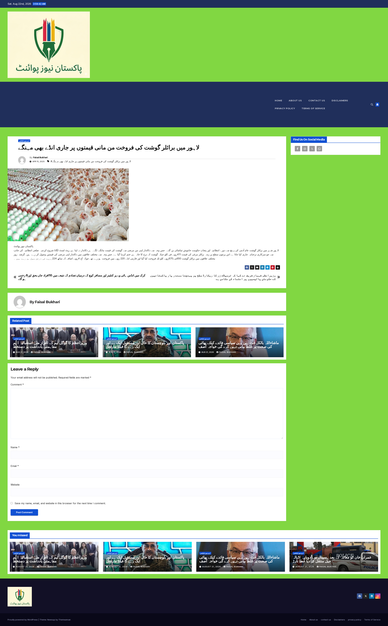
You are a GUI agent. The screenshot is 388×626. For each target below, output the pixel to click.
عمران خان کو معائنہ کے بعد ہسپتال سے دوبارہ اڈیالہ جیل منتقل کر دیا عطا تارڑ (332, 559)
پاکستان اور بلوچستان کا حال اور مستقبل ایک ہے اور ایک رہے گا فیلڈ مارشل (145, 345)
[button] (372, 104)
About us (295, 100)
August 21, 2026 (25, 566)
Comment (17, 384)
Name (15, 447)
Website (15, 484)
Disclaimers (340, 100)
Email (15, 465)
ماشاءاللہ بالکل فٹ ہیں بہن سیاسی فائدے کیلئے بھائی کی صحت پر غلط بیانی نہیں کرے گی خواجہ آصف (239, 345)
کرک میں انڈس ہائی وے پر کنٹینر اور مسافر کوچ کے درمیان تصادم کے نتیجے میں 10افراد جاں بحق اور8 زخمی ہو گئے (81, 277)
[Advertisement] (140, 104)
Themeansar (64, 619)
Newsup (51, 619)
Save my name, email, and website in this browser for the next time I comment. (60, 503)
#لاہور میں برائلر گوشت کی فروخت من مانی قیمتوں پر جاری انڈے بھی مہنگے (91, 161)
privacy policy (285, 108)
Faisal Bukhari (40, 157)
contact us (316, 100)
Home (278, 100)
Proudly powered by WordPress (23, 619)
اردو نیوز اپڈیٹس (24, 141)
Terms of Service (313, 108)
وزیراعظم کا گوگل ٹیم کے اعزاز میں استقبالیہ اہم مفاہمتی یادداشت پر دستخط (50, 345)
